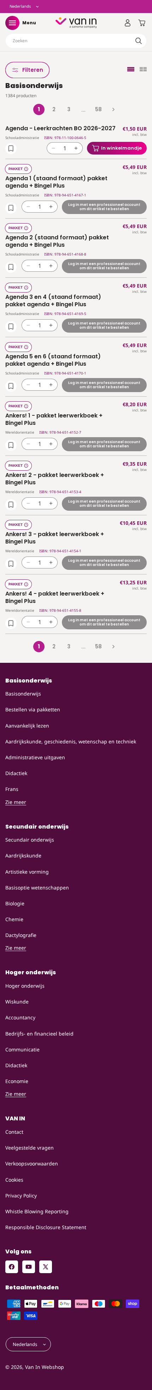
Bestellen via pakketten (32, 709)
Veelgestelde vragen (29, 1147)
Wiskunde (17, 1001)
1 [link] (39, 109)
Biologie (14, 903)
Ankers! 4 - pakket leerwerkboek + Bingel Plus (54, 597)
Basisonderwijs (23, 693)
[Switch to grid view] (143, 70)
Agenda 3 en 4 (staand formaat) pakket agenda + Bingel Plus (53, 301)
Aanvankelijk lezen (27, 725)
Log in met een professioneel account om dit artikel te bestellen (104, 206)
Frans (11, 789)
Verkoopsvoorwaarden (31, 1163)
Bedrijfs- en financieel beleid (39, 1033)
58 (98, 109)
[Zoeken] (138, 41)
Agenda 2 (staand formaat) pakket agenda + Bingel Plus (57, 241)
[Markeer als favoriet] (11, 148)
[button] (12, 23)
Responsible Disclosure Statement (45, 1227)
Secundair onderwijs (29, 839)
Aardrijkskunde (23, 855)
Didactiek (16, 773)
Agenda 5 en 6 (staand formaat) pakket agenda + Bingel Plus (53, 360)
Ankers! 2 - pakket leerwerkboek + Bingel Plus (54, 479)
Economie (16, 1081)
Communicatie (22, 1049)
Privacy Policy (21, 1195)
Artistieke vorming (27, 871)
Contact (14, 1131)
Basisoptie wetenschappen (37, 887)
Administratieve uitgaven (35, 757)
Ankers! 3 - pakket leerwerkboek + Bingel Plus (54, 538)
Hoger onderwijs (25, 985)
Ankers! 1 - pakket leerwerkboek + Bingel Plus (54, 419)
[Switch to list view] (130, 70)
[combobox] (76, 41)
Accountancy (20, 1017)
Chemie (14, 919)
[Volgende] (113, 109)
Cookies (14, 1179)
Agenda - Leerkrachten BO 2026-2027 (60, 128)
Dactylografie (20, 935)
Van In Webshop (44, 1367)
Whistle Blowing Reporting (37, 1211)
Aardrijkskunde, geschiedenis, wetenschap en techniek (70, 741)
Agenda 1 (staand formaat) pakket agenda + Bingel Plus (56, 182)
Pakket (15, 169)
